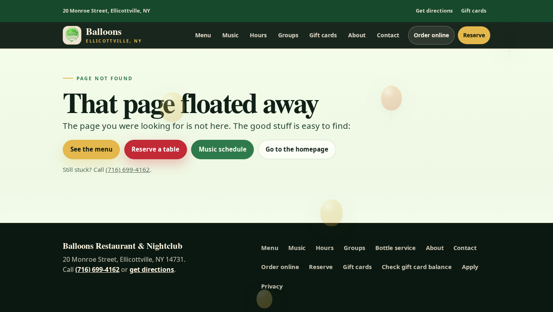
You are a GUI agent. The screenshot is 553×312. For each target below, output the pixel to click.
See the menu (91, 149)
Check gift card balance (417, 267)
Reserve (474, 35)
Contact (388, 35)
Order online (431, 35)
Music (230, 35)
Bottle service (395, 248)
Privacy (272, 286)
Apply (470, 267)
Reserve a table (155, 149)
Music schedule (223, 149)
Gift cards (473, 10)
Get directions (434, 10)
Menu (203, 35)
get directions (152, 269)
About (357, 35)
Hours (258, 35)
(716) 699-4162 (128, 169)
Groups (288, 35)
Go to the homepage (297, 149)
